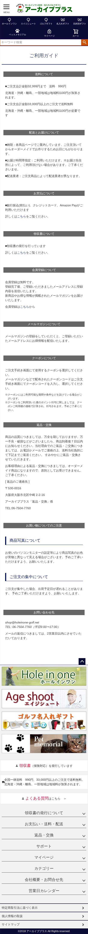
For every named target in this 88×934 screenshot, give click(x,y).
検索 (84, 42)
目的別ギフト (79, 23)
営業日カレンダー (44, 891)
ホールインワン (9, 23)
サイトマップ (11, 924)
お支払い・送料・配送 (44, 824)
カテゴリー (44, 868)
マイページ (49, 36)
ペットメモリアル (17, 34)
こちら (21, 216)
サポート (44, 846)
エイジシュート (28, 23)
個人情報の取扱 (12, 916)
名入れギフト (62, 23)
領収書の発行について (44, 813)
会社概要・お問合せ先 (44, 879)
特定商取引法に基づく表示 (20, 907)
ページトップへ (82, 661)
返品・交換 (44, 835)
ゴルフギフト (46, 23)
